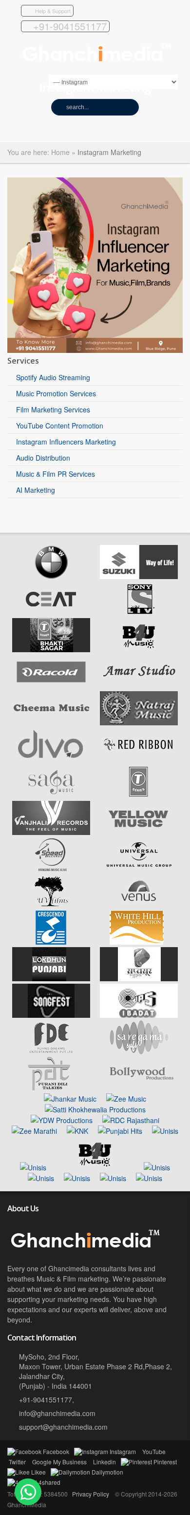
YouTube (154, 1451)
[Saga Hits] (51, 795)
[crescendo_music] (51, 942)
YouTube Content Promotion (59, 425)
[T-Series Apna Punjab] (139, 795)
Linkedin (104, 1461)
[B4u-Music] (139, 649)
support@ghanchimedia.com (63, 1427)
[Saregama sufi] (139, 1051)
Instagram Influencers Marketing (66, 442)
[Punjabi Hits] (120, 1131)
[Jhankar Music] (70, 1099)
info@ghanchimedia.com (57, 1413)
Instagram (123, 1451)
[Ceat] (51, 613)
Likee (38, 1472)
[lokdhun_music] (51, 978)
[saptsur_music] (139, 978)
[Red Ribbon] (139, 759)
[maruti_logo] (139, 576)
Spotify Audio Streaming (53, 377)
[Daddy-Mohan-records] (77, 1178)
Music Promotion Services (56, 393)
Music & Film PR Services (55, 474)
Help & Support (53, 11)
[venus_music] (139, 905)
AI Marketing (35, 490)
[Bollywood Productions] (139, 1088)
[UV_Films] (51, 905)
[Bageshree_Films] (157, 1167)
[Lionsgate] (113, 1178)
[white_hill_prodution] (139, 942)
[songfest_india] (51, 1015)
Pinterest (165, 1461)
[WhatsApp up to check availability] (28, 1491)
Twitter (17, 1461)
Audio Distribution (43, 458)
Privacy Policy (90, 1494)
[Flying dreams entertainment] (51, 1051)
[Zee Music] (126, 1099)
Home (60, 152)
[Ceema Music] (51, 722)
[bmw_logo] (51, 576)
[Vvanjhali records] (51, 832)
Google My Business (59, 1461)
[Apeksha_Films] (33, 1167)
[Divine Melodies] (130, 1120)
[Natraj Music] (139, 722)
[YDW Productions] (61, 1120)
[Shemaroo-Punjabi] (149, 1178)
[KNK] (77, 1131)
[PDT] (51, 1088)
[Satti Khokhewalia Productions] (95, 1109)
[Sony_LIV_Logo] (139, 613)
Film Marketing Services (53, 409)
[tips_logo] (139, 1015)
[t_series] (51, 649)
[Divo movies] (51, 759)
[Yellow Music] (139, 832)
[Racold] (51, 686)
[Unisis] (165, 1131)
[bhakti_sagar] (41, 1178)
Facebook (56, 1451)
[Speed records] (51, 869)
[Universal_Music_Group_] (139, 869)
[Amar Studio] (139, 686)
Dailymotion (107, 1472)
